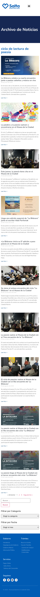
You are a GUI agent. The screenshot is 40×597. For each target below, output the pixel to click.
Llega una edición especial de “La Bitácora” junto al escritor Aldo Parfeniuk (20, 219)
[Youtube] (12, 580)
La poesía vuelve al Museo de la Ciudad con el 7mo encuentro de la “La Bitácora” (20, 336)
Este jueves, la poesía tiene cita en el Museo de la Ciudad (17, 172)
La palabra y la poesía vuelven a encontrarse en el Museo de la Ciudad (17, 126)
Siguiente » (28, 495)
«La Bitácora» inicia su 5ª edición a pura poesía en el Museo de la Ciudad (18, 242)
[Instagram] (16, 580)
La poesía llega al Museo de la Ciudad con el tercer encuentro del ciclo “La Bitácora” (19, 474)
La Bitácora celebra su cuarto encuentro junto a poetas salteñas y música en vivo (18, 79)
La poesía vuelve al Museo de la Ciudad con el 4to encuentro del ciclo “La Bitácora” (20, 429)
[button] (29, 6)
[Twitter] (8, 580)
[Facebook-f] (4, 580)
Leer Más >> (4, 98)
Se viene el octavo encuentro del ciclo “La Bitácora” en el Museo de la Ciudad (19, 289)
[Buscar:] (15, 500)
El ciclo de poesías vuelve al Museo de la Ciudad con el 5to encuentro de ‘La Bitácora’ (18, 381)
